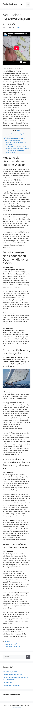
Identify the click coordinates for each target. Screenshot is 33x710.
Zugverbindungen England (11, 685)
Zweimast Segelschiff (10, 672)
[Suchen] (28, 657)
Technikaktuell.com (13, 4)
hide (18, 130)
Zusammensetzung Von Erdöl (13, 675)
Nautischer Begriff (11, 644)
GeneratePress (16, 707)
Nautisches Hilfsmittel (12, 646)
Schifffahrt (8, 641)
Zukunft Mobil (7, 682)
